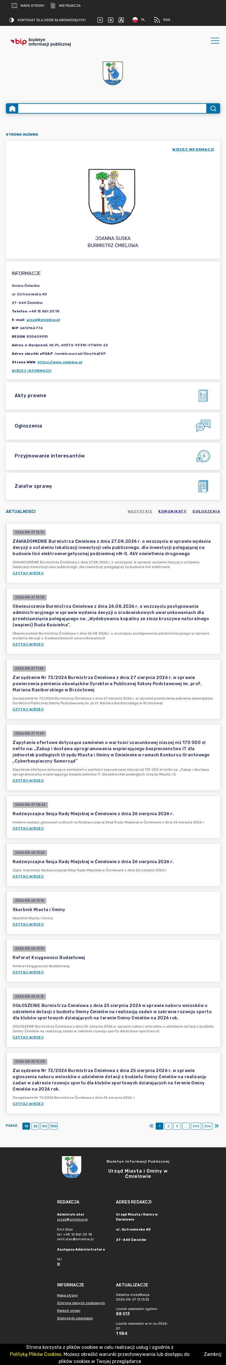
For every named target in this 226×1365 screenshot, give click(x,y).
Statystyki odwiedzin (75, 1318)
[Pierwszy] (151, 1126)
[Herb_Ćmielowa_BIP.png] (113, 73)
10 (26, 1126)
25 (35, 1126)
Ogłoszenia (206, 511)
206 (207, 1126)
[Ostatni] (216, 1126)
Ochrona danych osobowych (81, 1303)
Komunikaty (172, 511)
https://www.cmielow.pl (60, 362)
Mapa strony (32, 6)
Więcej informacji (32, 371)
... (186, 1126)
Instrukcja (70, 6)
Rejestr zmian (68, 1311)
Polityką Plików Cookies (35, 1354)
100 (54, 1126)
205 (196, 1126)
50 (44, 1126)
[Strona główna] (12, 108)
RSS (166, 20)
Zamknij (213, 1354)
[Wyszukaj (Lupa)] (213, 108)
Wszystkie (140, 511)
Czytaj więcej (28, 573)
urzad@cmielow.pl (43, 320)
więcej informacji (193, 149)
